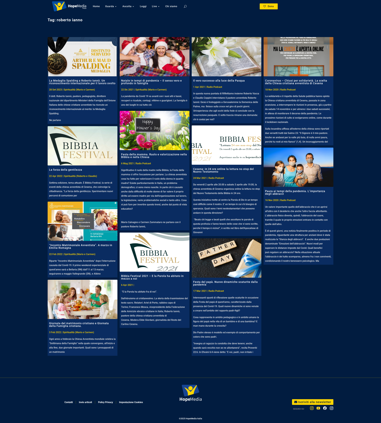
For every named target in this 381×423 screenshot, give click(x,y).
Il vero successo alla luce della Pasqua (219, 80)
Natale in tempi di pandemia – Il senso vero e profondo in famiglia (151, 82)
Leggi (143, 6)
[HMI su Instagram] (312, 408)
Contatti (68, 402)
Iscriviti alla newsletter (314, 402)
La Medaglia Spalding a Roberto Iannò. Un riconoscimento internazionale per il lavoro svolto (82, 82)
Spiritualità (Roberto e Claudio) (80, 176)
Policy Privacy (105, 402)
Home (96, 6)
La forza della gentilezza (65, 169)
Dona (271, 6)
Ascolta (127, 6)
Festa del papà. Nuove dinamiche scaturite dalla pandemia (225, 283)
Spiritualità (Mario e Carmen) (79, 89)
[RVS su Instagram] (331, 408)
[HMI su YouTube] (318, 408)
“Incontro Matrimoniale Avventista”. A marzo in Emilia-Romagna (80, 246)
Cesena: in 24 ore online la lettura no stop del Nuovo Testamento (223, 170)
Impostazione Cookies (131, 402)
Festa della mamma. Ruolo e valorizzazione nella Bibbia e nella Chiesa (154, 156)
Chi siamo (171, 6)
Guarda (109, 6)
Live (154, 6)
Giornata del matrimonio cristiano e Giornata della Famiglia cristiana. (79, 324)
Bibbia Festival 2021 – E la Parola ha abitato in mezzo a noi (152, 277)
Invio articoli (85, 402)
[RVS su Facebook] (325, 408)
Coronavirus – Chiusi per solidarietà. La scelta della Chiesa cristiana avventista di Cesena (296, 82)
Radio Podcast (143, 163)
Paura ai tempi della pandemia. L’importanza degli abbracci (295, 192)
